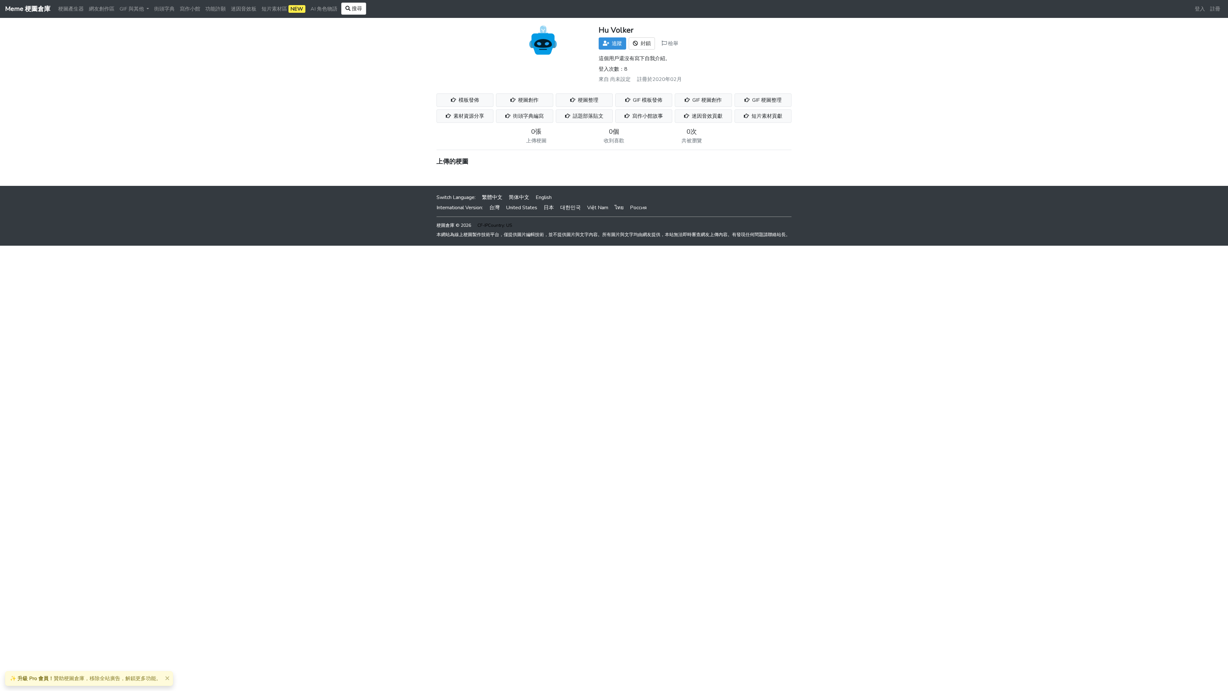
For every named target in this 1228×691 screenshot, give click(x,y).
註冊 (1215, 8)
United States (521, 207)
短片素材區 (282, 8)
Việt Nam (597, 207)
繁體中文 (492, 197)
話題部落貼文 (587, 116)
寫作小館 (190, 8)
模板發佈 (468, 100)
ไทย (619, 207)
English (544, 197)
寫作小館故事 (647, 116)
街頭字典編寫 (528, 116)
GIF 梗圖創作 (706, 100)
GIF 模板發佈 (647, 100)
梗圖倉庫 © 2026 (454, 225)
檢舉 (672, 43)
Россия (638, 207)
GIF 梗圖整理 (766, 100)
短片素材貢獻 (766, 116)
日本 (549, 207)
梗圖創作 (528, 100)
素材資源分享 (468, 116)
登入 (1200, 8)
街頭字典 (164, 8)
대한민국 (570, 207)
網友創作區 (101, 8)
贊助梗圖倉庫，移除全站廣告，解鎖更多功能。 (85, 678)
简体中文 (519, 197)
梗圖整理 (587, 100)
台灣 (494, 207)
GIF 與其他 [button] (132, 8)
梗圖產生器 (71, 8)
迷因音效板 (243, 8)
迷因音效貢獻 (706, 116)
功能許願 (215, 8)
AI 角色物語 (324, 8)
